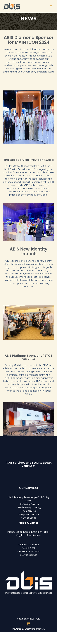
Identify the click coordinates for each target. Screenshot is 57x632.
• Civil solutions (28, 517)
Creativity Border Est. (35, 628)
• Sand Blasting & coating (28, 507)
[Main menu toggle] (51, 6)
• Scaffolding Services (28, 504)
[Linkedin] (28, 624)
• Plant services (28, 510)
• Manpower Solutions (28, 514)
